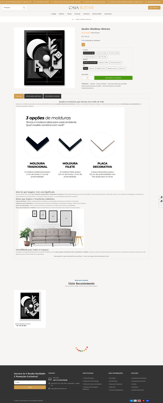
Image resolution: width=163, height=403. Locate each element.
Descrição (19, 96)
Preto (85, 68)
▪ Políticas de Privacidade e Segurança (90, 388)
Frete (83, 40)
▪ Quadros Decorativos (137, 390)
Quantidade (85, 74)
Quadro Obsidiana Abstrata (23, 324)
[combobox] (14, 8)
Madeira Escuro (112, 68)
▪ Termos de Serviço (88, 378)
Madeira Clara (101, 68)
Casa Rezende (23, 400)
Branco (92, 68)
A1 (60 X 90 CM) (101, 57)
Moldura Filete (103, 62)
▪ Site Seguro (112, 378)
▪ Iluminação (134, 387)
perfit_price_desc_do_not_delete (112, 86)
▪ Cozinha (134, 384)
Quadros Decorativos (88, 88)
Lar (73, 19)
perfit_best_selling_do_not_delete (117, 83)
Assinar (30, 387)
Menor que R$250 (102, 83)
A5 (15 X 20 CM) (89, 53)
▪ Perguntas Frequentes (115, 384)
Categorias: (85, 84)
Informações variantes (52, 96)
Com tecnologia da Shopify (35, 400)
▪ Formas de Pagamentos (116, 390)
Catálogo (92, 83)
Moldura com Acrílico (90, 62)
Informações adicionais (33, 96)
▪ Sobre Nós (112, 387)
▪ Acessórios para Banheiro (139, 378)
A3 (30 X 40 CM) (114, 53)
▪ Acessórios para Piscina (138, 381)
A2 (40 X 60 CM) (89, 57)
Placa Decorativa (116, 62)
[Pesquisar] (24, 8)
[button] (62, 13)
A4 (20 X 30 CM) (101, 53)
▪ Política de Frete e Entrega (91, 381)
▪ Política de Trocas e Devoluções (92, 384)
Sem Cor (122, 68)
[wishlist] (83, 44)
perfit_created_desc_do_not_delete (91, 86)
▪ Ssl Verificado (113, 381)
